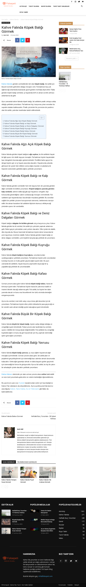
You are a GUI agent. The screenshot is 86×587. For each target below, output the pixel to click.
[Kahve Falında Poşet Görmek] (28, 472)
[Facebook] (71, 1)
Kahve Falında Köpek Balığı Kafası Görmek (19, 131)
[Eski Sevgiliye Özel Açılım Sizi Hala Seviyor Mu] (63, 40)
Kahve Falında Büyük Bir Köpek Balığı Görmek (21, 134)
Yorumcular (62, 585)
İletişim (77, 585)
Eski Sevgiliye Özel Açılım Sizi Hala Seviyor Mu (77, 40)
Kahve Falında (46, 6)
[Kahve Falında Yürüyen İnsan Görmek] (10, 472)
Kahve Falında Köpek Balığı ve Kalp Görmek (20, 123)
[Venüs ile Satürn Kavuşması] (34, 511)
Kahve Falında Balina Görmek (12, 416)
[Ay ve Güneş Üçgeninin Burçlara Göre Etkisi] (34, 529)
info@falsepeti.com (46, 576)
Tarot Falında (34, 6)
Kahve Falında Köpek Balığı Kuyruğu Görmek (20, 128)
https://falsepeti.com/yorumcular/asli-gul (28, 432)
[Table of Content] (41, 118)
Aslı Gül (6, 35)
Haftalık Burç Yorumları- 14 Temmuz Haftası (64, 84)
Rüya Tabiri (24, 12)
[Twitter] (79, 1)
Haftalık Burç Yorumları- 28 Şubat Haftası (43, 417)
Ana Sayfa (5, 19)
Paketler (70, 585)
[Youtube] (82, 1)
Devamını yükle (71, 58)
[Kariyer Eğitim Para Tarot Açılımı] (63, 31)
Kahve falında (7, 84)
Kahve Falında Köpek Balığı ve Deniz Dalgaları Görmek (24, 126)
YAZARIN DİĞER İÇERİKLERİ (27, 462)
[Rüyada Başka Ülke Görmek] (6, 522)
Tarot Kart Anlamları (61, 6)
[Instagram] (75, 1)
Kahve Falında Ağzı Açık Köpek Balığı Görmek (20, 121)
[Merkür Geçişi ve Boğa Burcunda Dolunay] (34, 520)
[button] (81, 6)
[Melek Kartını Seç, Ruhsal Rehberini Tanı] (63, 51)
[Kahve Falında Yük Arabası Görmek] (47, 472)
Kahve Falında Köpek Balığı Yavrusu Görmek (20, 136)
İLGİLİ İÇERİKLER (9, 462)
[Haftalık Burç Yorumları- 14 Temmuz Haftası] (65, 76)
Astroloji (23, 6)
